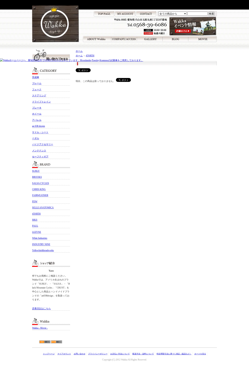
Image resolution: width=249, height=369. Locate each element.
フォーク (36, 89)
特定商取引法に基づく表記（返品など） (174, 354)
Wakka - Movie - (40, 328)
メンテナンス (39, 150)
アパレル (36, 120)
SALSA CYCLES (40, 183)
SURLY (36, 171)
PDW (34, 201)
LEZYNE (36, 232)
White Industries (39, 238)
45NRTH (36, 213)
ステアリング (39, 95)
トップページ (49, 354)
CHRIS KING (39, 189)
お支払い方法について (120, 354)
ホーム (79, 51)
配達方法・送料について (143, 354)
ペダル (35, 138)
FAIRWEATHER (40, 195)
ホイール (36, 113)
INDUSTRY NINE (41, 244)
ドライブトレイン (41, 101)
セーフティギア (40, 156)
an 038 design (38, 126)
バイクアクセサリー (42, 144)
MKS (34, 219)
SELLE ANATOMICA (43, 207)
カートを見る (200, 354)
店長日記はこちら (41, 308)
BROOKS (37, 177)
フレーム (36, 83)
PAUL (35, 225)
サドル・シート (40, 132)
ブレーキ (36, 107)
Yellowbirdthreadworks (43, 250)
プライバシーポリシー (98, 354)
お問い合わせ (79, 354)
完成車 (35, 77)
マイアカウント (64, 354)
